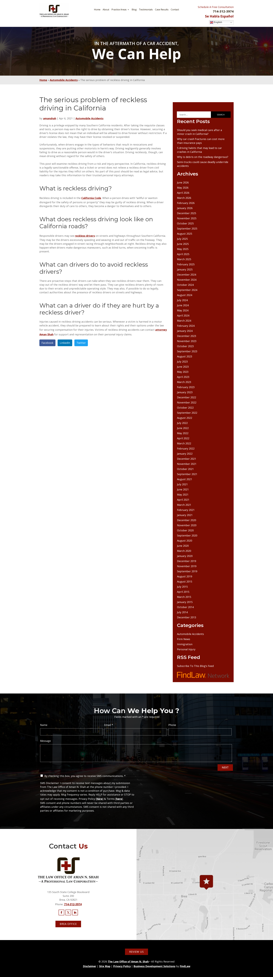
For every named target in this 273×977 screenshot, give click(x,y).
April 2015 (183, 591)
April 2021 (183, 499)
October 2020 (185, 530)
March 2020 (184, 551)
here (100, 799)
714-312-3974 (223, 11)
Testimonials (146, 9)
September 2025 (187, 228)
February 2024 (186, 325)
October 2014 (185, 607)
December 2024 (186, 274)
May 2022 (182, 433)
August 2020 (184, 540)
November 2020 (186, 525)
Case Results (161, 9)
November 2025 (186, 218)
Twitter (81, 342)
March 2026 (184, 198)
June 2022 (183, 428)
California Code (91, 198)
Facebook (47, 342)
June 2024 (183, 305)
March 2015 (184, 597)
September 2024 (187, 290)
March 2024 (184, 320)
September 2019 (187, 571)
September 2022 (187, 412)
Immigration (184, 644)
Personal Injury (186, 649)
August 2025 (184, 233)
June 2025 (183, 244)
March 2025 (184, 259)
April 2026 (183, 192)
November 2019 (186, 566)
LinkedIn (65, 342)
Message (45, 741)
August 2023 (184, 356)
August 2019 (184, 576)
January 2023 (185, 392)
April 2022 (183, 438)
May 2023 (182, 371)
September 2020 (187, 535)
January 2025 (185, 269)
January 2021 (185, 515)
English (217, 22)
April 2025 (183, 254)
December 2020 (186, 520)
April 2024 (183, 315)
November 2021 (186, 464)
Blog (134, 9)
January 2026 (185, 208)
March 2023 (184, 382)
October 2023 (185, 346)
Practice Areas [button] (119, 9)
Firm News (183, 639)
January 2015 (185, 602)
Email (108, 725)
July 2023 (182, 361)
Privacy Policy (122, 966)
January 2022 (185, 453)
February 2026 (186, 203)
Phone (172, 725)
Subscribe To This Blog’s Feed (195, 666)
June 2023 (183, 366)
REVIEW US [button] (136, 951)
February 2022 (186, 448)
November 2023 (186, 341)
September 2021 (187, 474)
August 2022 (184, 418)
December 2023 (186, 336)
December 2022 (186, 397)
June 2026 (183, 182)
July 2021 (182, 484)
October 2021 (185, 469)
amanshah (49, 118)
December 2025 (186, 213)
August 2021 (184, 479)
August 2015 (184, 581)
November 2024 (186, 279)
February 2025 (186, 264)
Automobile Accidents (89, 118)
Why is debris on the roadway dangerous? (202, 157)
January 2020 (185, 556)
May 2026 (182, 187)
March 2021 (184, 504)
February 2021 (186, 510)
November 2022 (186, 402)
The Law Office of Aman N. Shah (128, 961)
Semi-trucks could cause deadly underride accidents (202, 164)
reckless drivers (85, 235)
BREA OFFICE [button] (68, 924)
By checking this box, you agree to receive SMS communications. (85, 776)
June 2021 (183, 489)
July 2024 (182, 300)
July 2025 (182, 238)
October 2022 (185, 407)
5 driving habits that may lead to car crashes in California (199, 149)
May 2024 (182, 310)
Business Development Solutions (154, 966)
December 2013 (186, 617)
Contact (175, 9)
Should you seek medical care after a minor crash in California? (199, 132)
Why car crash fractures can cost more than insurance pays (201, 141)
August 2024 (184, 295)
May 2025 (182, 249)
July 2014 (182, 612)
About (106, 9)
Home (97, 9)
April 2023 (183, 377)
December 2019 (186, 561)
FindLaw (185, 966)
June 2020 (183, 545)
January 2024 (185, 331)
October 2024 (185, 284)
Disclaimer (89, 966)
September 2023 (187, 351)
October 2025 (185, 223)
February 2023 (186, 387)
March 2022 (184, 443)
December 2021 (186, 458)
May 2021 (182, 494)
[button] (270, 956)
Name (43, 725)
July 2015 (182, 586)
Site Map (104, 966)
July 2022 (182, 423)
